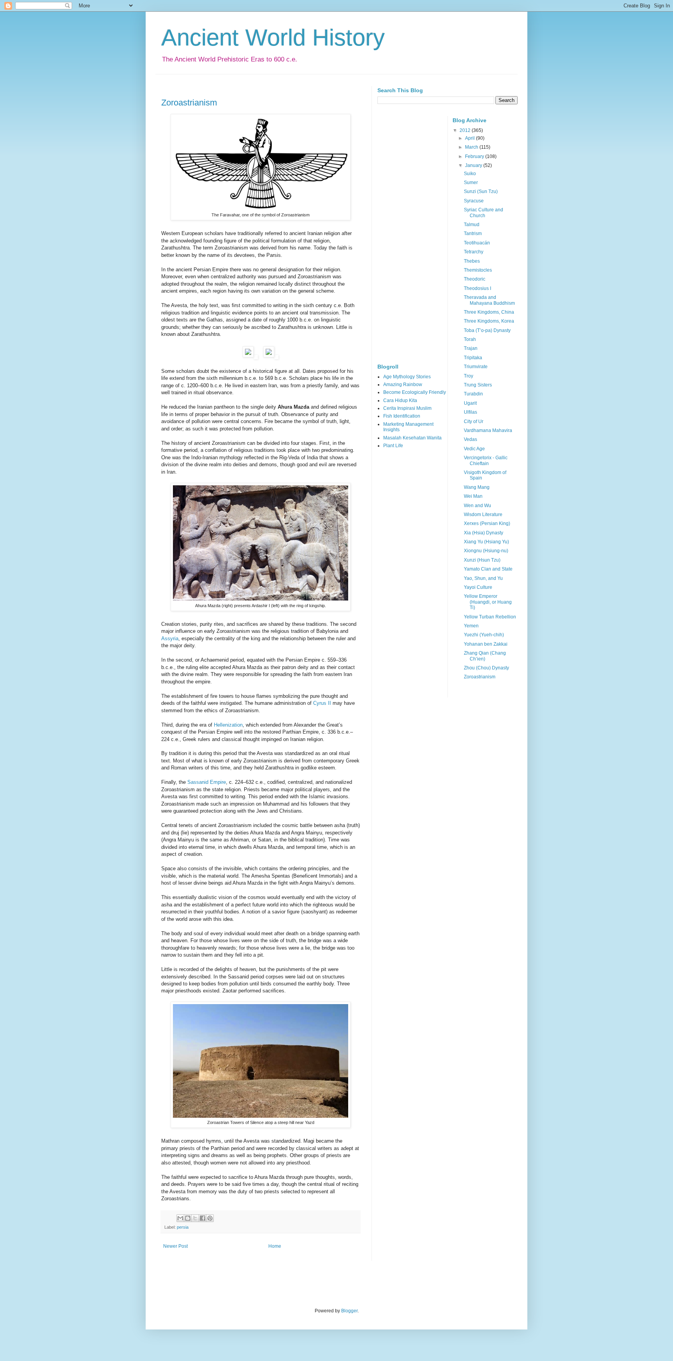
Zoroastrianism (189, 102)
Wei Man (473, 496)
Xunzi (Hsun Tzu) (482, 560)
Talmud (471, 224)
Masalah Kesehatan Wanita (412, 438)
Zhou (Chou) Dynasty (486, 668)
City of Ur (473, 421)
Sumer (471, 182)
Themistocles (478, 270)
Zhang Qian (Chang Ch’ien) (485, 655)
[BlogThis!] (188, 1218)
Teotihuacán (477, 243)
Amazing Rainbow (402, 384)
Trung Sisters (478, 385)
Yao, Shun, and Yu (483, 578)
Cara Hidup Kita (400, 400)
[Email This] (180, 1218)
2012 (466, 130)
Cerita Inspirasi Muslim (407, 408)
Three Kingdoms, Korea (489, 321)
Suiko (470, 173)
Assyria (169, 638)
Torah (470, 339)
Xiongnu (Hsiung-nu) (486, 550)
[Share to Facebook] (202, 1218)
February (475, 156)
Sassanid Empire (206, 782)
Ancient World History (273, 38)
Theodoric (474, 279)
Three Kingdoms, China (489, 312)
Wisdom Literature (483, 514)
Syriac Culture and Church (483, 212)
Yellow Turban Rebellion (490, 617)
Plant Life (393, 445)
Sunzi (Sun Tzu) (481, 191)
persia (183, 1227)
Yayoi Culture (478, 587)
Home (274, 1246)
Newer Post (175, 1246)
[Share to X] (195, 1218)
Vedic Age (474, 448)
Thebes (472, 261)
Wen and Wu (477, 505)
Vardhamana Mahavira (488, 430)
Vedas (470, 439)
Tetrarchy (473, 252)
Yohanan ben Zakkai (485, 644)
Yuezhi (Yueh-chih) (484, 634)
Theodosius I (477, 288)
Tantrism (473, 233)
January (474, 165)
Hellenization (228, 725)
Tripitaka (473, 357)
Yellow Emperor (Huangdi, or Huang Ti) (488, 602)
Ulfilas (470, 412)
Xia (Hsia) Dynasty (483, 533)
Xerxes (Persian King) (487, 523)
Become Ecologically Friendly (414, 392)
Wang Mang (477, 487)
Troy (468, 376)
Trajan (470, 348)
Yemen (471, 626)
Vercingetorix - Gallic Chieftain (485, 460)
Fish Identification (401, 416)
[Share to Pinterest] (210, 1218)
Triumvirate (476, 366)
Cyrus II (322, 703)
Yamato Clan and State (488, 569)
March (472, 147)
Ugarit (470, 403)
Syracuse (474, 201)
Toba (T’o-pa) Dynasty (487, 330)
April (470, 138)
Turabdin (473, 394)
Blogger (349, 1311)
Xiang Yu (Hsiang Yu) (486, 541)
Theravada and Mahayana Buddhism (489, 300)
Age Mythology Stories (407, 376)
